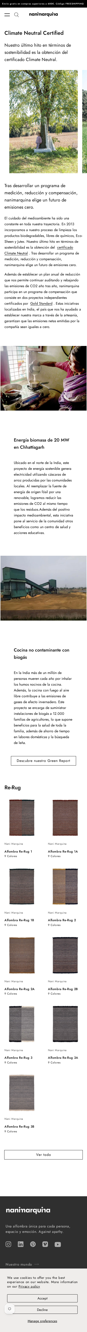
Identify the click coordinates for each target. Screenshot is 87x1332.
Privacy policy (29, 1286)
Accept (42, 1298)
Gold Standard (41, 303)
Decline (42, 1309)
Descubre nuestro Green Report (43, 760)
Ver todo (43, 1154)
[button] (9, 15)
